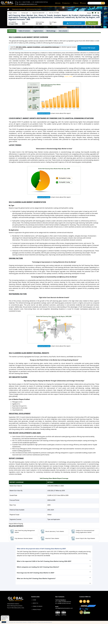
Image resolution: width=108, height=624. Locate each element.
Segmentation (38, 31)
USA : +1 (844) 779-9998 (24, 2)
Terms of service (37, 606)
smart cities (68, 76)
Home (58, 3)
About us (35, 603)
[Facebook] (84, 601)
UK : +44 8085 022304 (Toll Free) (40, 2)
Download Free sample (44, 113)
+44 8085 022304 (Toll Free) (64, 603)
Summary (12, 31)
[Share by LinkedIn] (98, 13)
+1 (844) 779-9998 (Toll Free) (64, 601)
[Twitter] (80, 601)
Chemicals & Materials (18, 9)
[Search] (103, 3)
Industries (67, 3)
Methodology (51, 31)
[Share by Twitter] (95, 13)
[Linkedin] (88, 601)
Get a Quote (63, 31)
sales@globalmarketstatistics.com (28, 4)
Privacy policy (37, 609)
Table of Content (24, 31)
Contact (84, 3)
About (76, 3)
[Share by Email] (92, 13)
